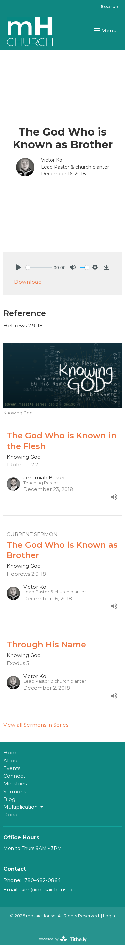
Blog (9, 799)
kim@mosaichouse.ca (49, 889)
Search (109, 6)
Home (11, 752)
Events (11, 768)
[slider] (39, 267)
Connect (14, 776)
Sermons (14, 791)
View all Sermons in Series (35, 725)
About (11, 760)
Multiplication (20, 807)
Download (28, 282)
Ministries (15, 783)
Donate (13, 814)
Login (109, 915)
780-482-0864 (42, 880)
